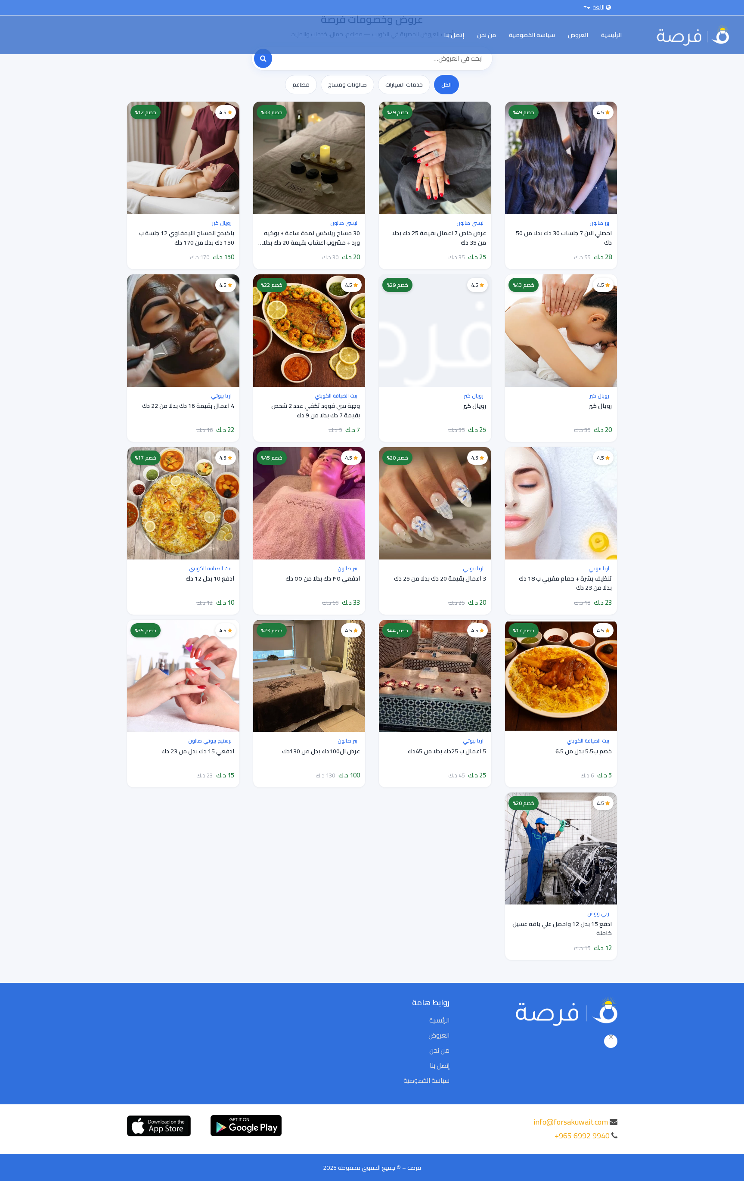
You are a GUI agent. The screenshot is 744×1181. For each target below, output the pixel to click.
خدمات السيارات (404, 84)
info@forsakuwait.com (570, 1122)
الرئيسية (611, 34)
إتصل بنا (454, 34)
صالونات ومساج (347, 84)
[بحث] (263, 58)
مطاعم (301, 84)
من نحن (486, 34)
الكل (446, 84)
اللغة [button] (598, 7)
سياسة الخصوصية (532, 34)
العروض (578, 34)
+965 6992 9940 (582, 1135)
